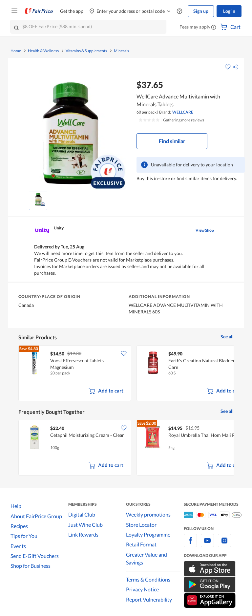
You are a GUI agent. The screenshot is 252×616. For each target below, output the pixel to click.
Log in (229, 11)
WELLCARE (182, 112)
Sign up (200, 11)
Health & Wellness (43, 51)
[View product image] (38, 199)
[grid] (126, 373)
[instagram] (224, 544)
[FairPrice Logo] (39, 11)
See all (227, 336)
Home (15, 51)
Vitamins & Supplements (86, 51)
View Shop (205, 230)
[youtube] (207, 544)
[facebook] (190, 544)
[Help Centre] (179, 11)
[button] (213, 28)
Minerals (121, 51)
